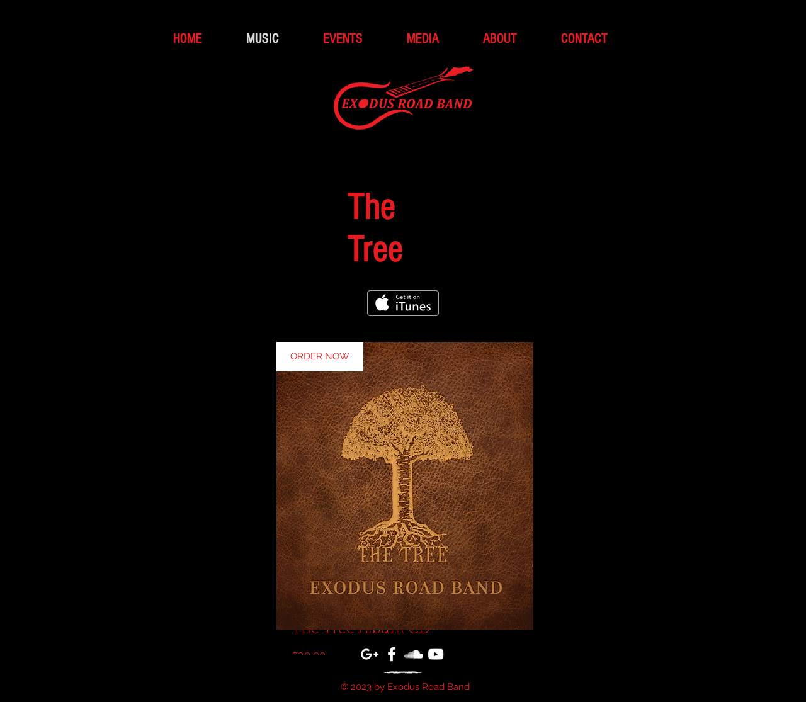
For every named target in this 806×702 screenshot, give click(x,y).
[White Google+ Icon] (369, 654)
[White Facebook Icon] (391, 654)
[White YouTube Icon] (435, 654)
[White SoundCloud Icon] (413, 654)
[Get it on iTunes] (403, 303)
